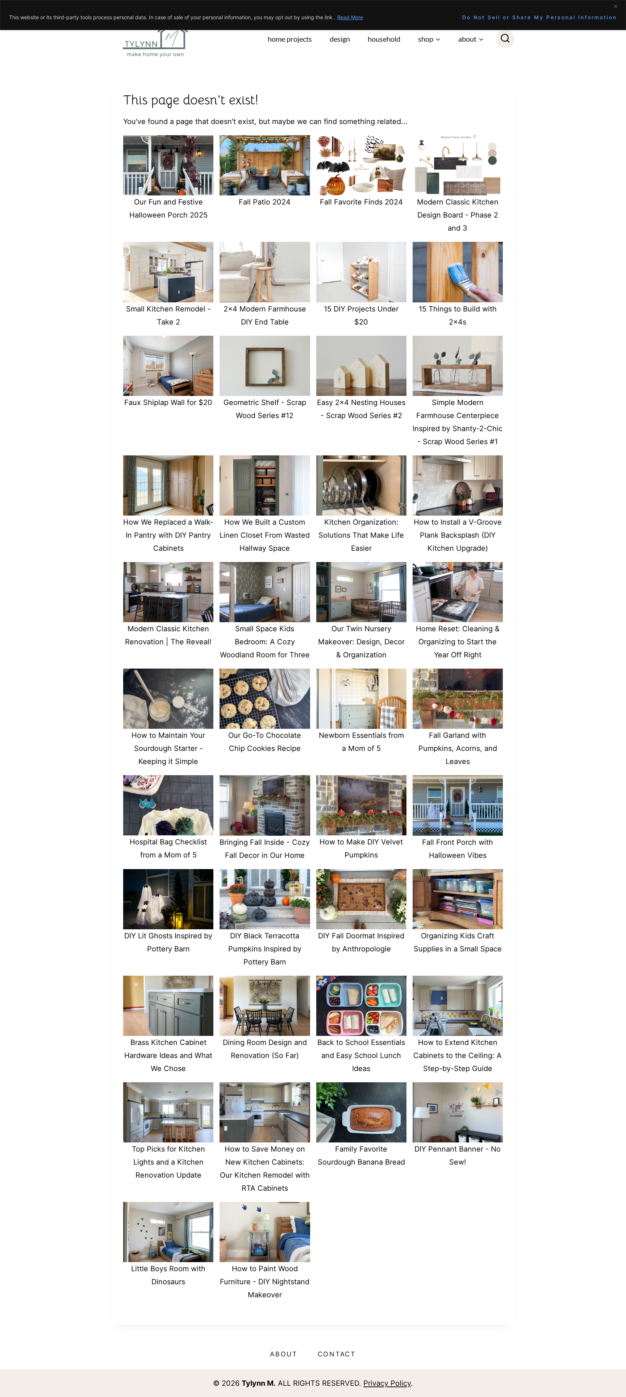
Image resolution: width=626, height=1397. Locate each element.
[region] (313, 15)
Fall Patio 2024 (265, 202)
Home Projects (290, 38)
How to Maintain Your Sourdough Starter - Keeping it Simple (168, 748)
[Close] (618, 6)
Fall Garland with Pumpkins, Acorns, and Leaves (457, 748)
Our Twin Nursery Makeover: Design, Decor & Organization (361, 641)
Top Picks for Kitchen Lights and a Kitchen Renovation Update (168, 1162)
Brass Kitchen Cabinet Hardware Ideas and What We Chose (168, 1055)
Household (384, 38)
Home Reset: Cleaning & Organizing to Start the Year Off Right (458, 641)
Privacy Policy (387, 1383)
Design (340, 38)
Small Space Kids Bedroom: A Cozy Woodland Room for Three (265, 641)
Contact (337, 1354)
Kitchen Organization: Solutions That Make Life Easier (361, 535)
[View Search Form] (505, 39)
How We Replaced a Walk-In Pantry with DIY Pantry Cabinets (168, 535)
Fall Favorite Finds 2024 (361, 202)
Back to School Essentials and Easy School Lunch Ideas (361, 1055)
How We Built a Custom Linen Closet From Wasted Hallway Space (265, 535)
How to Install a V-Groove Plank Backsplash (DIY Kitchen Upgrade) (458, 535)
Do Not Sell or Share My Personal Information (539, 17)
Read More (350, 17)
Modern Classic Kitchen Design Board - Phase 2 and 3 (457, 215)
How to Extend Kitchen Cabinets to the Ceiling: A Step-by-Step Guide (457, 1055)
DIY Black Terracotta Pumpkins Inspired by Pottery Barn (264, 948)
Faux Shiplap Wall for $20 (168, 402)
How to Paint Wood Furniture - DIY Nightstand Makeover (264, 1281)
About (284, 1354)
